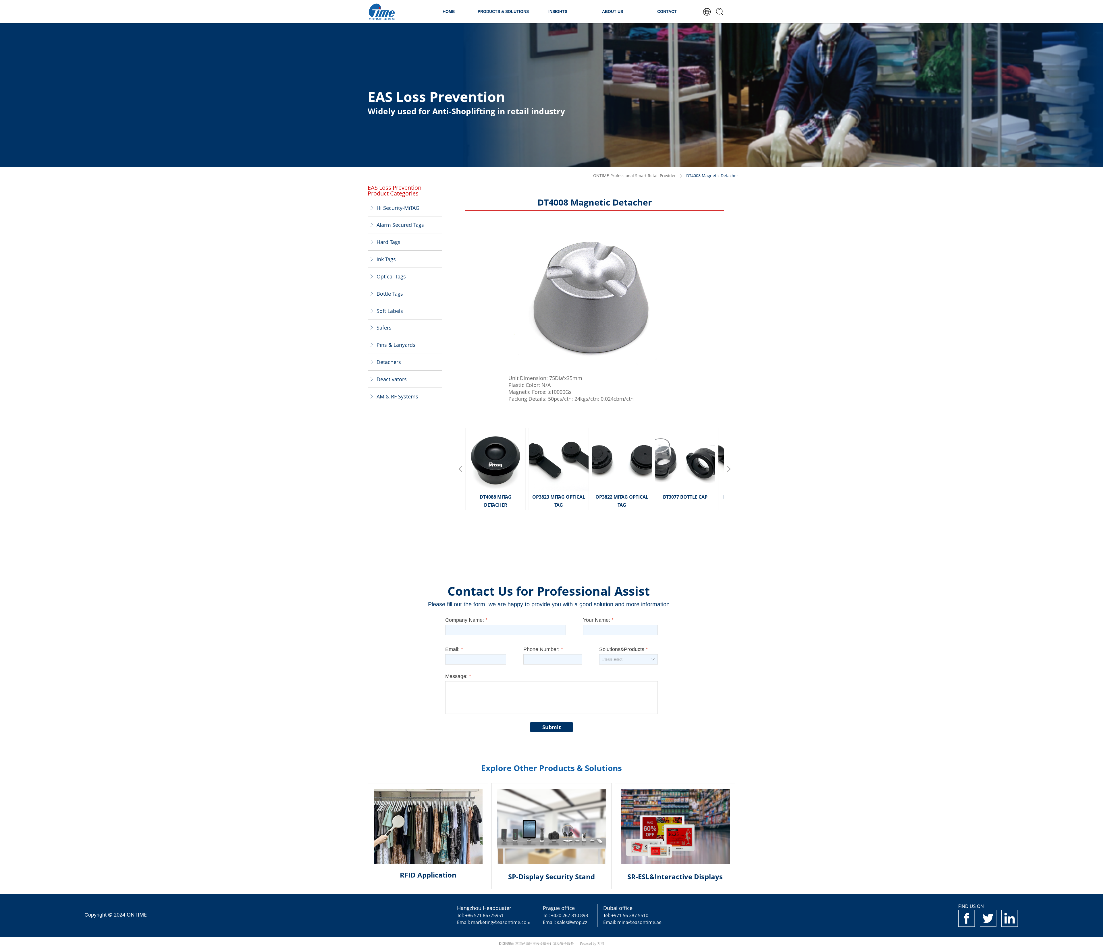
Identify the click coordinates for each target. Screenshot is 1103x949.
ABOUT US (612, 11)
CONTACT (667, 11)
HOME (449, 11)
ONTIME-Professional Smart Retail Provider (634, 175)
